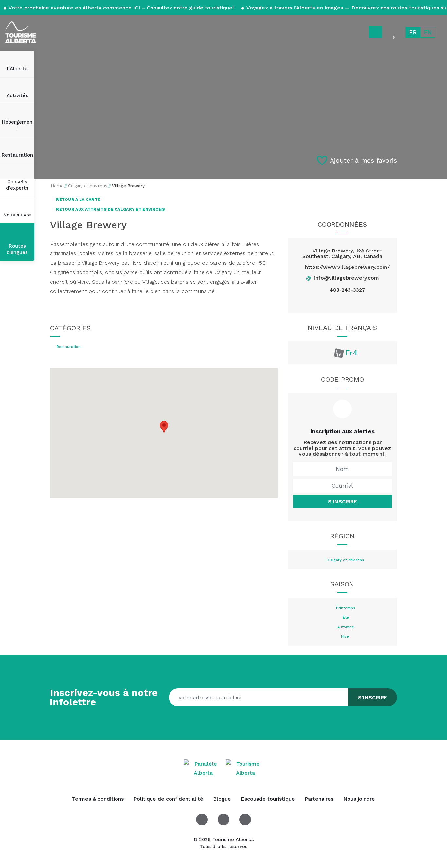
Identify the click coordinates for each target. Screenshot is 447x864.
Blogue (222, 799)
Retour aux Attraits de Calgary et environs (110, 209)
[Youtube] (245, 819)
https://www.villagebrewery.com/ (347, 267)
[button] (164, 427)
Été (346, 618)
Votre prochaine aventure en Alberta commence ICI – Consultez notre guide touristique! (121, 8)
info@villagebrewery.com (346, 278)
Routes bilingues (17, 249)
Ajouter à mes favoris (363, 160)
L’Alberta (17, 69)
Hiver (345, 637)
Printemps (345, 608)
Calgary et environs (346, 560)
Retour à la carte (77, 199)
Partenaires (319, 799)
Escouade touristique (268, 799)
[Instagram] (357, 302)
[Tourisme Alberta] (20, 32)
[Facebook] (327, 302)
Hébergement (17, 125)
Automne (345, 627)
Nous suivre (17, 215)
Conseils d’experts (17, 185)
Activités (17, 95)
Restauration (17, 155)
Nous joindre (359, 799)
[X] (342, 302)
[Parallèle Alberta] (204, 768)
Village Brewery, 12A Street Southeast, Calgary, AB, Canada (342, 254)
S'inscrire (342, 501)
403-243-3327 (347, 290)
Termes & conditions (98, 799)
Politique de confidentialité (168, 799)
